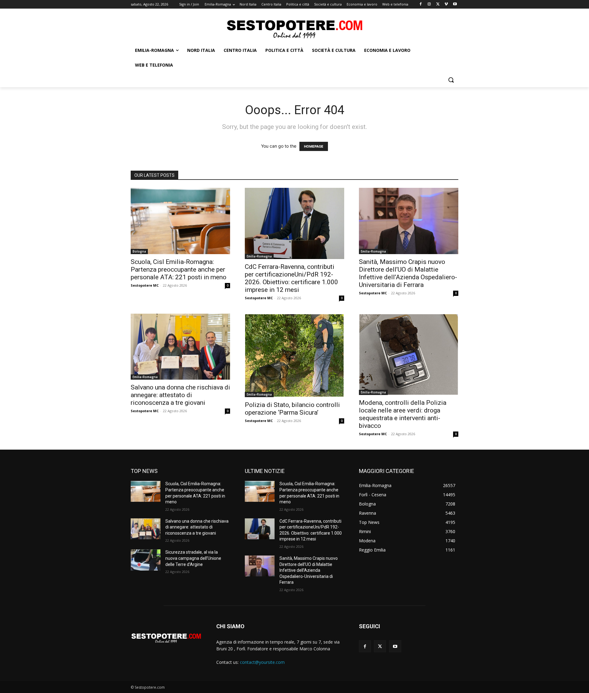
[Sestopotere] (294, 28)
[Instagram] (429, 4)
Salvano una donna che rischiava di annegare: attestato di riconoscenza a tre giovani (180, 395)
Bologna (139, 251)
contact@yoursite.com (262, 662)
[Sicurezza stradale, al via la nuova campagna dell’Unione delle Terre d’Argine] (145, 559)
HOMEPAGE (313, 146)
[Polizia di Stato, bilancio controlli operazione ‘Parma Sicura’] (294, 355)
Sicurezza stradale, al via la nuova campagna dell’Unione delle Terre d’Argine (193, 558)
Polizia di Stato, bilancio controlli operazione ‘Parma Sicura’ (292, 408)
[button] (451, 79)
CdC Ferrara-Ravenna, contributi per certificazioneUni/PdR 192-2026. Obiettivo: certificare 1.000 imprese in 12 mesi (291, 278)
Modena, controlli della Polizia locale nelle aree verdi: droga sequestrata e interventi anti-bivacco (402, 414)
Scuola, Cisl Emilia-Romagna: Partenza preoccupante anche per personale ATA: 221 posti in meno (178, 269)
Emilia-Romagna (259, 256)
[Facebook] (420, 4)
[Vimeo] (446, 4)
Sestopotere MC (145, 285)
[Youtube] (454, 4)
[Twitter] (437, 4)
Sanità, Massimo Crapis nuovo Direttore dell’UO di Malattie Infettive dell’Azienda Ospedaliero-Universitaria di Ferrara (408, 273)
